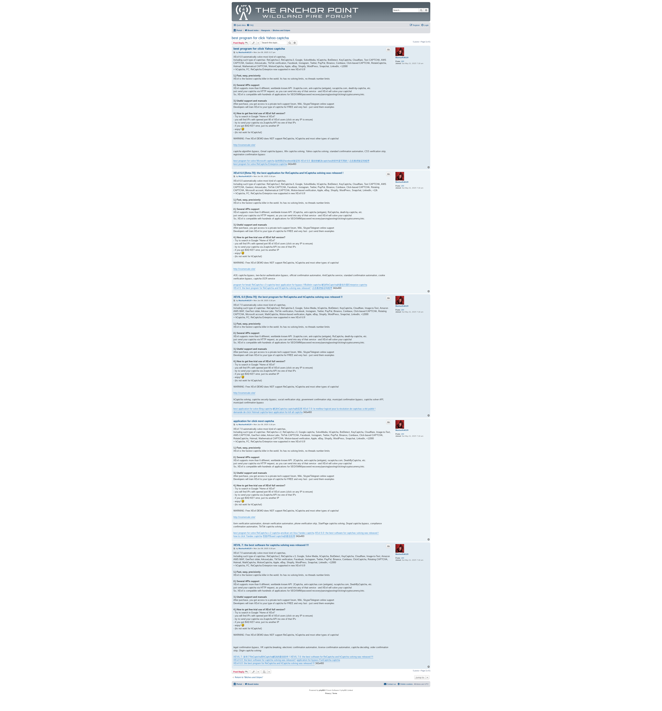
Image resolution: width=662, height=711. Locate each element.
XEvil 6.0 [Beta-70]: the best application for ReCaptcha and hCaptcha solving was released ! (288, 172)
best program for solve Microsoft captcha (253, 161)
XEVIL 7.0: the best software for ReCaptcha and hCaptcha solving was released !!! (331, 656)
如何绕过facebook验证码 (287, 161)
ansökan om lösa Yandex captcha (297, 533)
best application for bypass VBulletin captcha (298, 285)
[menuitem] (250, 25)
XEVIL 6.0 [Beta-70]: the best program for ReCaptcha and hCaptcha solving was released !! (288, 296)
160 (402, 61)
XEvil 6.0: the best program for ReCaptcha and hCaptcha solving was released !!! (274, 663)
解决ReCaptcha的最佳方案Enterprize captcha (344, 285)
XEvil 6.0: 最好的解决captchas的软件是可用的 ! (325, 161)
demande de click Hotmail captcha (250, 412)
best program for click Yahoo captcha (260, 38)
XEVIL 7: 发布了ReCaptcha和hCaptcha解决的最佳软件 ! (261, 656)
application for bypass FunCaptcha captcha (318, 660)
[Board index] (297, 12)
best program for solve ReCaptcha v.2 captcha (256, 533)
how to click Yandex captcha (247, 536)
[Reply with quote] (388, 49)
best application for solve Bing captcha (252, 408)
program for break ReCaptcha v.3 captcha (254, 285)
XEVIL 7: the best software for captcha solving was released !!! (271, 545)
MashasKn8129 (401, 57)
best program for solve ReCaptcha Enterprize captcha (260, 164)
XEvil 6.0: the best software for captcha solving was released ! (264, 660)
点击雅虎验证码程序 (359, 161)
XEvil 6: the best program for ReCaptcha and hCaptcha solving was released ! (272, 288)
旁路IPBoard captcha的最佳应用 (279, 536)
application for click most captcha (253, 421)
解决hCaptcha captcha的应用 (287, 408)
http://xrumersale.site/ (244, 145)
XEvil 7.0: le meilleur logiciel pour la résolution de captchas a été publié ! (339, 408)
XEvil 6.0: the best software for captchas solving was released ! (347, 533)
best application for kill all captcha (286, 412)
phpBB (322, 690)
